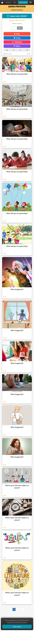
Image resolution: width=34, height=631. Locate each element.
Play (18, 34)
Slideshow (18, 42)
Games (8, 2)
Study (17, 38)
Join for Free (23, 2)
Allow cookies (17, 627)
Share (17, 46)
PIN (14, 2)
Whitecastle (8, 54)
